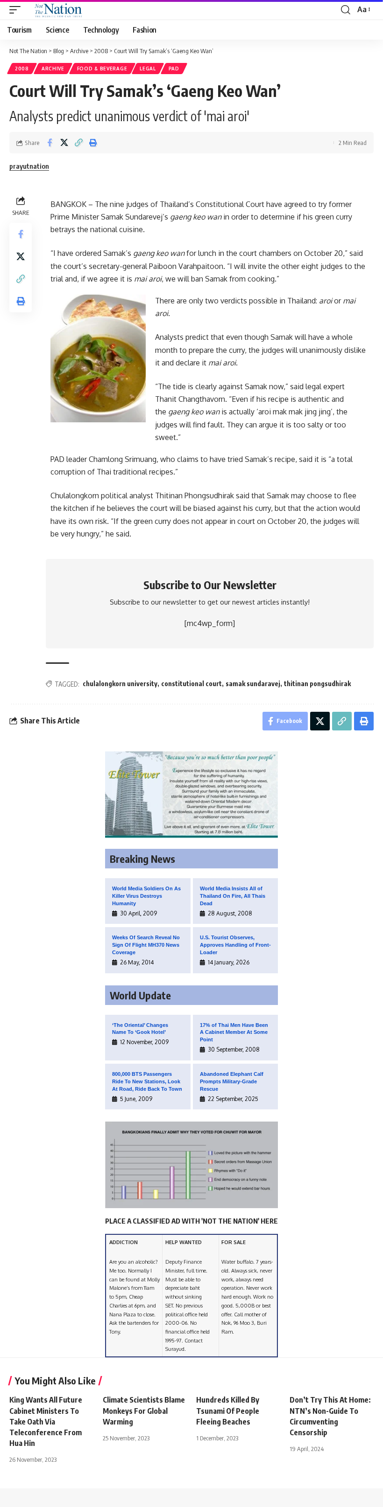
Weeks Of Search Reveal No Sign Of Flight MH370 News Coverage (146, 945)
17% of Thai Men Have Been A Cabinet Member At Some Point (234, 1032)
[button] (17, 10)
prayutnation (29, 166)
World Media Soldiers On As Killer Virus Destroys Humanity (146, 896)
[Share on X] (64, 142)
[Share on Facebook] (49, 142)
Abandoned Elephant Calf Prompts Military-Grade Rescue (231, 1081)
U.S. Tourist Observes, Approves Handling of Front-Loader (235, 945)
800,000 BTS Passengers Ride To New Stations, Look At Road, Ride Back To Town (147, 1081)
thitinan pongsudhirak (317, 684)
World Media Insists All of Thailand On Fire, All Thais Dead (232, 896)
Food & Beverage (102, 68)
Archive (53, 68)
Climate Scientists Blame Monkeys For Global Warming (144, 1410)
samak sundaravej (253, 684)
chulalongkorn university (120, 684)
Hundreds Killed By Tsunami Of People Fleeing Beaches (227, 1410)
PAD (174, 68)
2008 (22, 68)
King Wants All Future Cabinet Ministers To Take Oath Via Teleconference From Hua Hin (45, 1421)
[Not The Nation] (56, 10)
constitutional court (191, 684)
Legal (148, 68)
